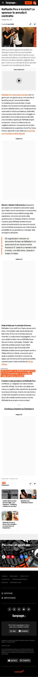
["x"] (17, 557)
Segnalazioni (14, 576)
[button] (34, 24)
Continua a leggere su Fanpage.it (19, 409)
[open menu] (2, 3)
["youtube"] (12, 557)
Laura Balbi (10, 24)
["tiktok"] (3, 557)
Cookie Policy (5, 579)
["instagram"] (8, 557)
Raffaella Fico (14, 478)
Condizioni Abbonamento (19, 579)
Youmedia (4, 576)
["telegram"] (26, 557)
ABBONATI (28, 2)
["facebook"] (21, 557)
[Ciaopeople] (19, 671)
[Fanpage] (19, 615)
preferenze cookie (15, 582)
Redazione (4, 582)
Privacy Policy (24, 576)
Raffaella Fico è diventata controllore (15, 95)
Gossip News (5, 478)
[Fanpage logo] (11, 3)
